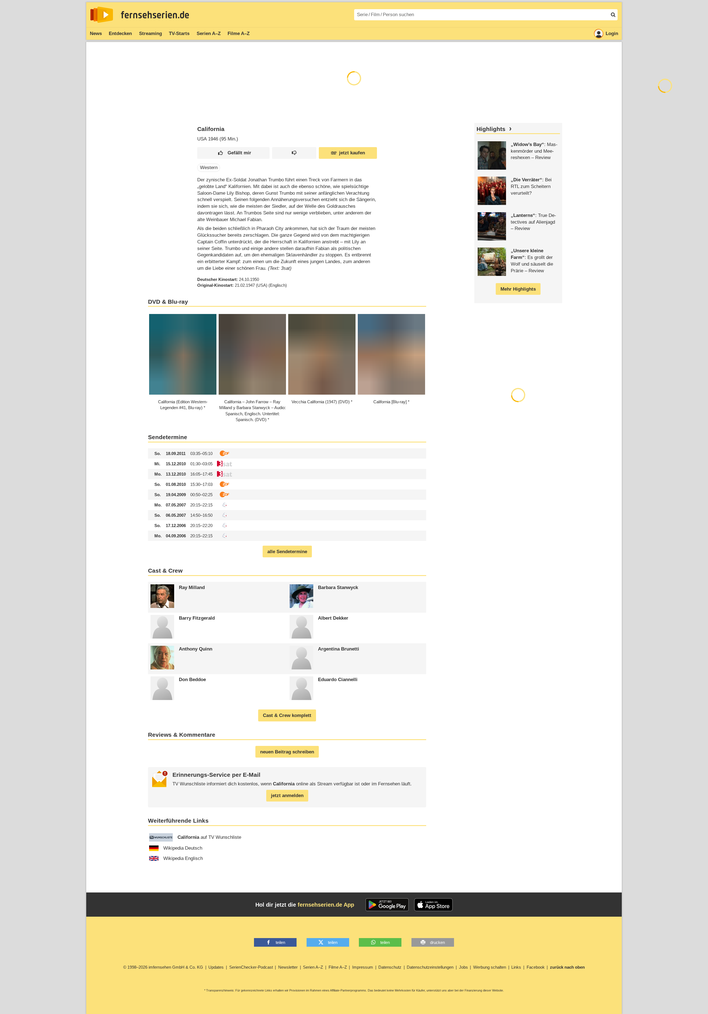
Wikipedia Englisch (183, 858)
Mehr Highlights (518, 289)
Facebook (536, 967)
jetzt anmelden (287, 795)
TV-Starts (179, 33)
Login (612, 33)
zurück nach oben (567, 967)
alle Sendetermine (287, 551)
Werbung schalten (489, 967)
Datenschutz (389, 967)
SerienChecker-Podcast (251, 967)
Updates (216, 967)
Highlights (491, 129)
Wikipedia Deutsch (182, 848)
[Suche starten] (613, 14)
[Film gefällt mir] (233, 153)
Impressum (362, 967)
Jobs (463, 967)
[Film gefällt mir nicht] (294, 153)
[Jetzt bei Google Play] (387, 904)
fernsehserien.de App (326, 905)
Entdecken (120, 33)
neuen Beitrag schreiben (287, 752)
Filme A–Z (239, 33)
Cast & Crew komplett (287, 715)
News (96, 33)
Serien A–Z (209, 33)
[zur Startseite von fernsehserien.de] (101, 15)
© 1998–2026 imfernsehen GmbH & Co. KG (163, 967)
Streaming (150, 33)
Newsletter (288, 967)
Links (516, 967)
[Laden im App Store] (433, 904)
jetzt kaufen (352, 152)
